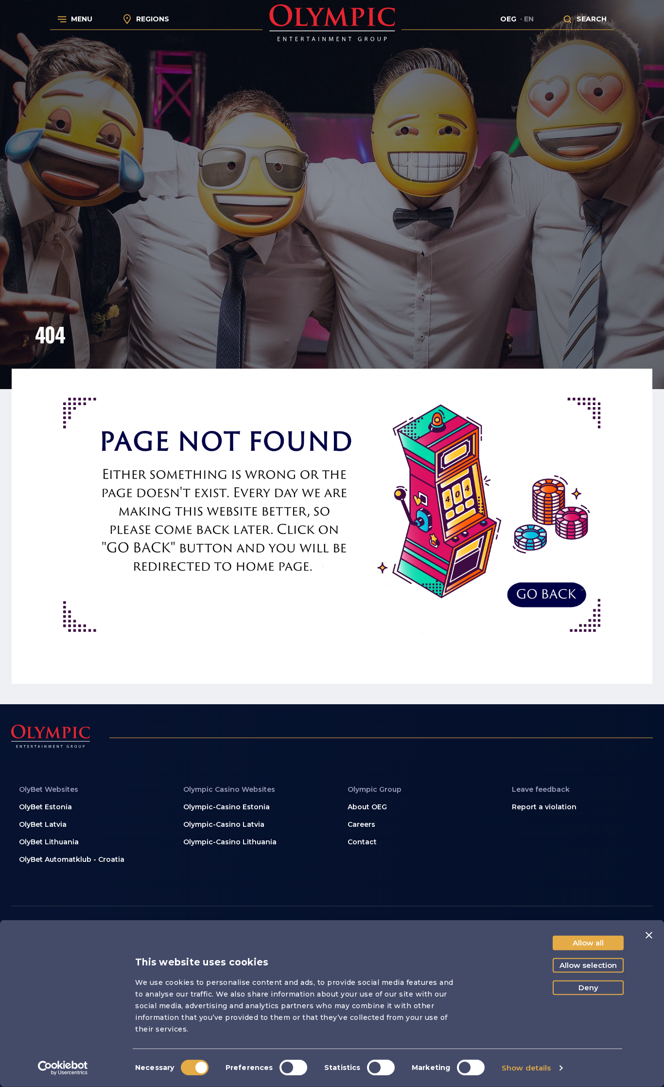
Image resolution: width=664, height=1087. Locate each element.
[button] (414, 842)
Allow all (588, 942)
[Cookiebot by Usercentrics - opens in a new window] (62, 1068)
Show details (526, 1067)
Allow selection (588, 965)
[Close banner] (649, 935)
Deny (588, 987)
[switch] (293, 1067)
